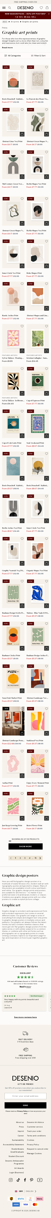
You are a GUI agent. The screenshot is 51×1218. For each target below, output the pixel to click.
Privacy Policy (22, 1111)
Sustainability (18, 1140)
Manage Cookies (34, 1153)
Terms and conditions (36, 1136)
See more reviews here (25, 1017)
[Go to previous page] (10, 858)
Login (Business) (16, 1172)
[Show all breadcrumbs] (5, 21)
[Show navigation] (4, 8)
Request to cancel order (37, 1149)
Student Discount (16, 1156)
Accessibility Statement (13, 1145)
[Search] (10, 8)
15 (35, 858)
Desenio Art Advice (35, 1122)
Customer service (35, 1127)
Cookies (30, 1140)
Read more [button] (7, 47)
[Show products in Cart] (47, 8)
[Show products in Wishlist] (41, 8)
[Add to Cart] (22, 91)
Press (21, 1127)
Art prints (15, 22)
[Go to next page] (40, 858)
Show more (25, 846)
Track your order (34, 1131)
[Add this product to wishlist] (22, 67)
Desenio (33, 1211)
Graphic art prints (30, 22)
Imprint (21, 1131)
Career (21, 1136)
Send (25, 1105)
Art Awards (19, 1168)
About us (20, 1122)
